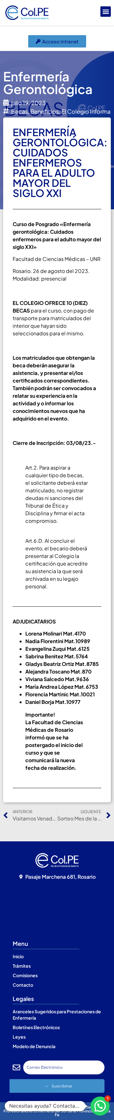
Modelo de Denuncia (34, 1046)
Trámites (22, 966)
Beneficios (44, 111)
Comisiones (25, 975)
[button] (105, 11)
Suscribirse (62, 1086)
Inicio (18, 956)
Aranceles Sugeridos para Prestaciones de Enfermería (57, 1015)
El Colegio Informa (86, 111)
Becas (19, 111)
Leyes (19, 1037)
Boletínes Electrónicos (36, 1027)
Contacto (23, 985)
